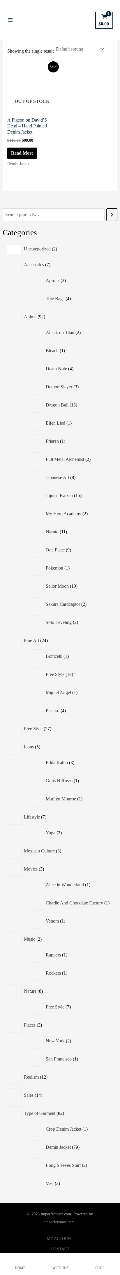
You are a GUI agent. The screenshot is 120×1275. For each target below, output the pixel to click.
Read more (22, 152)
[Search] (111, 214)
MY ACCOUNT (60, 1238)
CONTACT (60, 1249)
